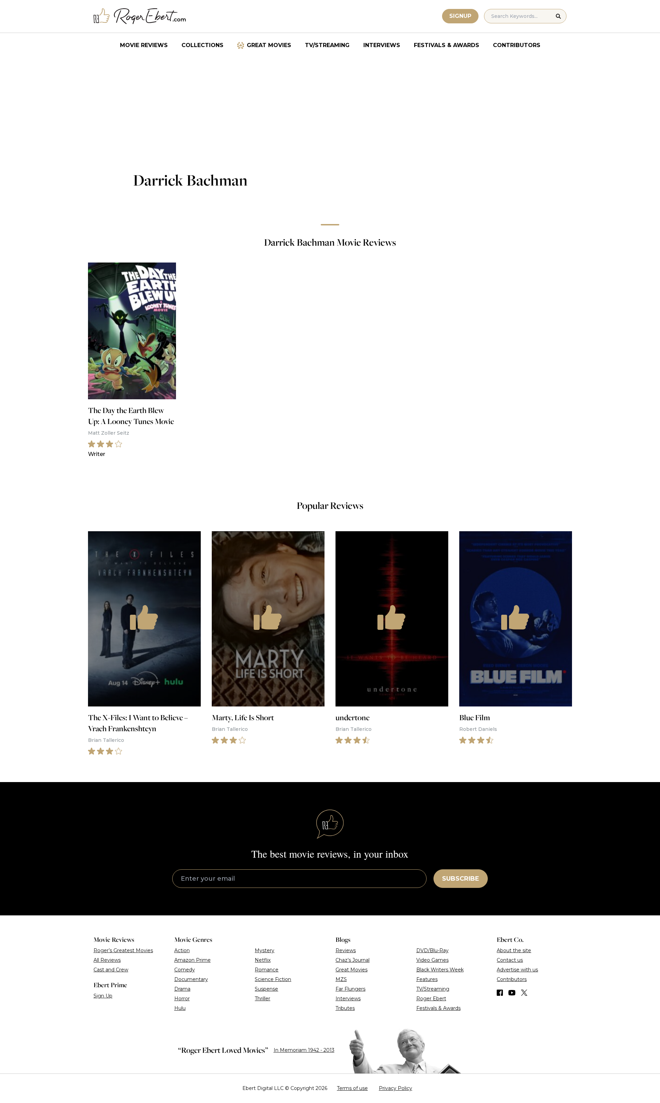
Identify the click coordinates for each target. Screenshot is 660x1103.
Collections (202, 45)
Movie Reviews (144, 45)
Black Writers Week (440, 970)
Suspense (266, 989)
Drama (182, 989)
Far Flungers (350, 989)
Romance (266, 970)
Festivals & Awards (446, 45)
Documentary (191, 979)
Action (182, 950)
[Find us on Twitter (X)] (524, 993)
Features (427, 979)
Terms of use (352, 1088)
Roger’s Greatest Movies (123, 950)
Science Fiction (273, 979)
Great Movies (269, 45)
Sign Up (103, 996)
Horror (182, 998)
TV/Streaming (327, 45)
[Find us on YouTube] (512, 992)
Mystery (264, 950)
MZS (341, 979)
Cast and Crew (111, 970)
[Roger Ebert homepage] (140, 16)
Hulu (180, 1008)
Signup (460, 16)
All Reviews (107, 960)
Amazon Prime (192, 960)
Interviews (381, 45)
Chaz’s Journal (353, 960)
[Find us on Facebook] (500, 993)
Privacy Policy (395, 1088)
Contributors (516, 45)
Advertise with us (517, 970)
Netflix (263, 960)
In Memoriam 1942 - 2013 (304, 1050)
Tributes (345, 1008)
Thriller (262, 998)
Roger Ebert (431, 998)
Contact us (510, 960)
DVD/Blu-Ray (432, 950)
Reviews (346, 950)
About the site (514, 950)
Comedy (184, 970)
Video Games (432, 960)
